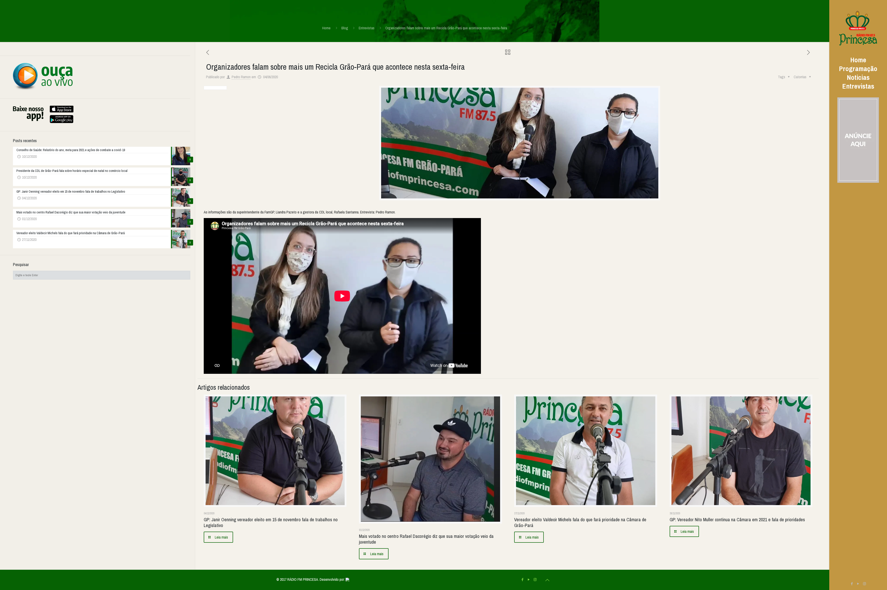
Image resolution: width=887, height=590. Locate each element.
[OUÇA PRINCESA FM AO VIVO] (43, 89)
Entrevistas (366, 27)
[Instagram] (864, 583)
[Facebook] (852, 583)
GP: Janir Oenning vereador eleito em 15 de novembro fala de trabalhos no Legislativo (271, 522)
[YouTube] (858, 583)
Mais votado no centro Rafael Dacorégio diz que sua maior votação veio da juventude (426, 539)
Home (326, 27)
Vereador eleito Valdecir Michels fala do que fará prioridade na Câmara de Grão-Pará (580, 522)
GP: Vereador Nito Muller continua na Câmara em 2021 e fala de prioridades (737, 519)
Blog (344, 27)
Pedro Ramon (241, 76)
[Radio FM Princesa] (858, 27)
